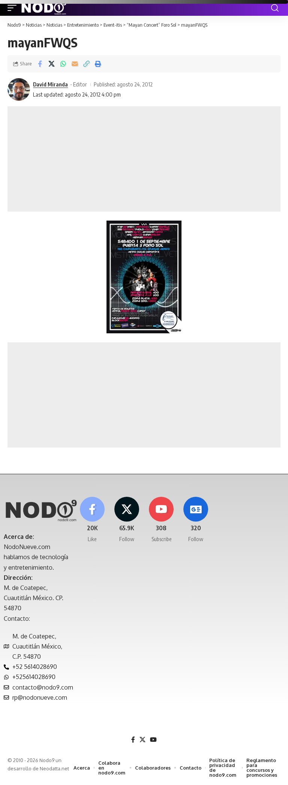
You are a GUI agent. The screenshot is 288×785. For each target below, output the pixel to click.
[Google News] (196, 520)
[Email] (74, 64)
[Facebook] (92, 520)
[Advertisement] (144, 159)
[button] (14, 8)
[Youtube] (161, 520)
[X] (126, 520)
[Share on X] (51, 64)
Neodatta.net (54, 768)
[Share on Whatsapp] (63, 64)
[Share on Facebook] (39, 64)
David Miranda (50, 84)
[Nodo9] (44, 8)
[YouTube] (153, 740)
